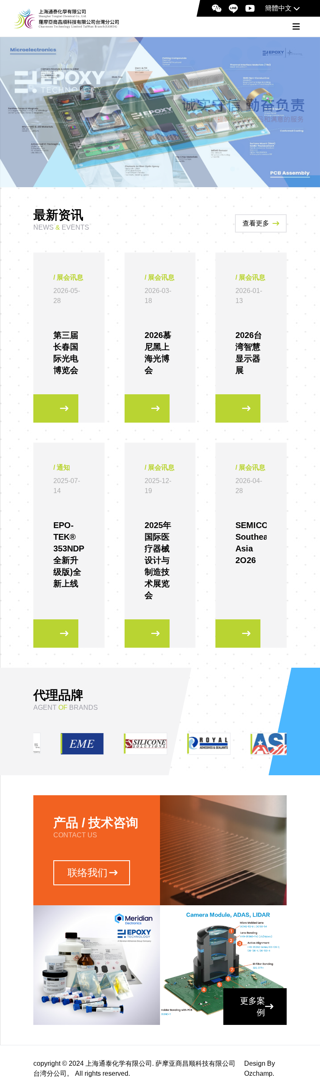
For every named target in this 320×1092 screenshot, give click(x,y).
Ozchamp (258, 1073)
